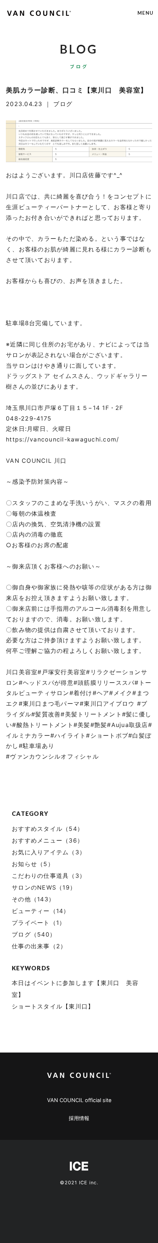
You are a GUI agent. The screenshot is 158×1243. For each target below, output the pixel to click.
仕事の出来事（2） (39, 946)
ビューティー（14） (41, 911)
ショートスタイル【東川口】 (53, 1006)
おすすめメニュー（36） (47, 840)
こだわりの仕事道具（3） (49, 875)
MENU (145, 13)
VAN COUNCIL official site (79, 1100)
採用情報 (79, 1118)
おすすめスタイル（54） (47, 828)
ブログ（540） (34, 934)
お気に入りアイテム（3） (49, 852)
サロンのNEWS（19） (44, 887)
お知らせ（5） (33, 864)
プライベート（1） (38, 922)
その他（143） (33, 899)
